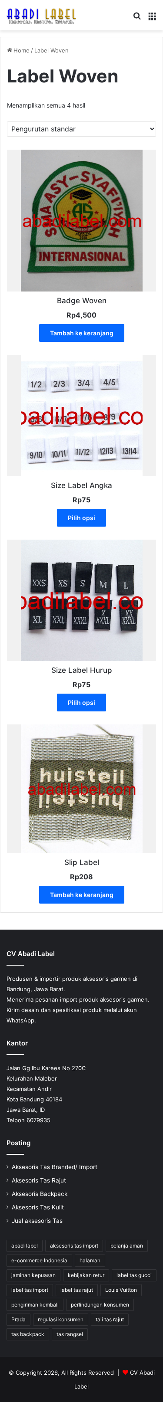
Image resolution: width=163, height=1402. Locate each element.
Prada (18, 1319)
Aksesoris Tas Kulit (38, 1207)
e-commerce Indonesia (39, 1260)
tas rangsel (70, 1334)
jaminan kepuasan (33, 1275)
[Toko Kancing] (41, 15)
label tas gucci (134, 1275)
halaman (90, 1260)
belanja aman (126, 1245)
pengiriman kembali (35, 1304)
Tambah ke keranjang (81, 333)
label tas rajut (76, 1290)
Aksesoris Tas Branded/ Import (54, 1166)
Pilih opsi (81, 517)
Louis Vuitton (121, 1290)
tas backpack (27, 1334)
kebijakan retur (86, 1275)
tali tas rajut (110, 1319)
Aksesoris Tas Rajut (39, 1180)
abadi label (24, 1245)
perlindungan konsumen (100, 1304)
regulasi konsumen (60, 1319)
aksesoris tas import (74, 1245)
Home (21, 50)
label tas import (29, 1290)
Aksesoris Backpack (39, 1193)
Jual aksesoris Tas (37, 1220)
